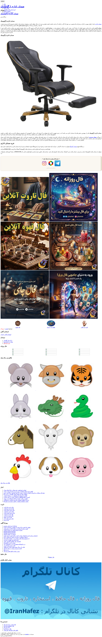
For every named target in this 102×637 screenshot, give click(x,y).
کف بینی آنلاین (84, 327)
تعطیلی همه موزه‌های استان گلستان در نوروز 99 (15, 494)
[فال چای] (25, 318)
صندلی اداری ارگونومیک (12, 6)
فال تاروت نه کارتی (8, 514)
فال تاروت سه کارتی (9, 508)
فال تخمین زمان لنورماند (10, 624)
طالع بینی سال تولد (5, 483)
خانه (5, 4)
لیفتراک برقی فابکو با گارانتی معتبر (12, 541)
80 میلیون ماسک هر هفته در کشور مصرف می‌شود (16, 501)
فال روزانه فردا (7, 629)
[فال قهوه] (25, 269)
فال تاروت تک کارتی (9, 507)
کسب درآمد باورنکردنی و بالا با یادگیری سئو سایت (16, 528)
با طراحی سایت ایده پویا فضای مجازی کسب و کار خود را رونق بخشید (21, 535)
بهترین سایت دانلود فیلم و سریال (12, 551)
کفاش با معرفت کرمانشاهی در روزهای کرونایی (15, 495)
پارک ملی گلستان (8, 340)
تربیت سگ (6, 550)
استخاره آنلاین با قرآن (6, 334)
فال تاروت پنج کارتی (9, 511)
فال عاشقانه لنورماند (9, 626)
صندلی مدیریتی (93, 137)
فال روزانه (6, 8)
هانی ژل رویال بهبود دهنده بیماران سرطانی (14, 547)
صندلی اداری (98, 24)
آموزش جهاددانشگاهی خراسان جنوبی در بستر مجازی (17, 497)
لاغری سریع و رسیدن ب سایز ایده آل (13, 548)
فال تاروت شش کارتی (9, 513)
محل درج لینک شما (8, 342)
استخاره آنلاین (7, 11)
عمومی (6, 328)
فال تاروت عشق (8, 517)
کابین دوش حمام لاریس (9, 545)
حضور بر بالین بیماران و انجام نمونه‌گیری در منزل (16, 498)
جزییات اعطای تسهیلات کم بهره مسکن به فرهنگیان (16, 500)
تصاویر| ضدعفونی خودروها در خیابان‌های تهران (15, 490)
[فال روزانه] (73, 221)
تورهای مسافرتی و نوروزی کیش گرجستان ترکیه (15, 537)
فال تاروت (6, 520)
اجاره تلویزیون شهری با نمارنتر (11, 540)
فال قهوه (18, 327)
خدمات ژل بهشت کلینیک (10, 534)
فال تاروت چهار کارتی (9, 510)
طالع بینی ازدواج (51, 327)
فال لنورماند (7, 627)
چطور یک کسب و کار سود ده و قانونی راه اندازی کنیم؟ (17, 527)
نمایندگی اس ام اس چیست (10, 526)
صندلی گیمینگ (73, 146)
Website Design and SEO (10, 531)
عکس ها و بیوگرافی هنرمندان (11, 630)
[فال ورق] (73, 318)
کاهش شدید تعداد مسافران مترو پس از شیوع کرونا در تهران (18, 491)
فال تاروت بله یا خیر (8, 518)
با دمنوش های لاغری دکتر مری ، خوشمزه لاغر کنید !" (17, 538)
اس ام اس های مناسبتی (9, 9)
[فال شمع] (73, 269)
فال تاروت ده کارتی (8, 516)
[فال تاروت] (25, 221)
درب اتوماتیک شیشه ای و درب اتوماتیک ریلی (14, 544)
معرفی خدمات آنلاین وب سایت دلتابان (13, 530)
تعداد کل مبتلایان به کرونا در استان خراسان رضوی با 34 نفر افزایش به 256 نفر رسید (24, 493)
